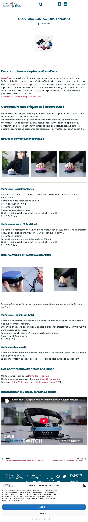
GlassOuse (6, 78)
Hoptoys (45, 375)
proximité (55, 379)
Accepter (44, 507)
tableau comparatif (47, 382)
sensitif (44, 379)
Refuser (44, 513)
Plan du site (74, 481)
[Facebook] (58, 476)
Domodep (33, 375)
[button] (84, 485)
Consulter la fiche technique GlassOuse (21, 96)
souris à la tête (19, 84)
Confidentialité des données (41, 519)
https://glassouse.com (23, 382)
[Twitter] (64, 476)
